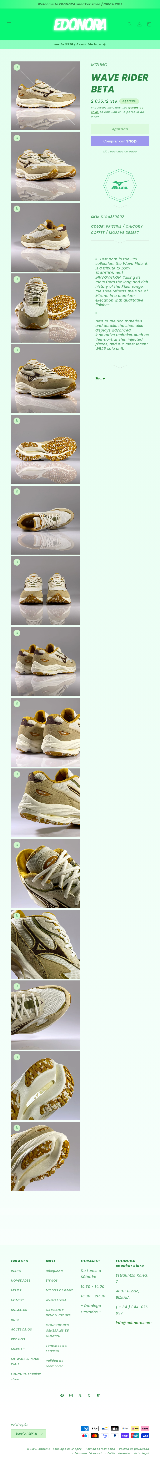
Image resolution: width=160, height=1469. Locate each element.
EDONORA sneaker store (26, 1376)
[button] (9, 24)
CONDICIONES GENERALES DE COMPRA (57, 1330)
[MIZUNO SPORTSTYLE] (120, 200)
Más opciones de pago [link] (120, 151)
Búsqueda (54, 1271)
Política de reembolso (55, 1363)
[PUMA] (120, 366)
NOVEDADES (21, 1280)
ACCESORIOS (21, 1329)
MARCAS (18, 1349)
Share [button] (100, 378)
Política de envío (119, 1453)
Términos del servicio (57, 1348)
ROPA (15, 1320)
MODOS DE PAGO (59, 1290)
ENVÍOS (52, 1280)
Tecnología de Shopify (66, 1449)
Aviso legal (141, 1453)
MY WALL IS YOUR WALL (25, 1361)
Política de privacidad (134, 1449)
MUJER (16, 1290)
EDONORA (44, 1449)
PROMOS (18, 1339)
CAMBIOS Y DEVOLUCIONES (58, 1312)
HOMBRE (18, 1300)
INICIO (16, 1271)
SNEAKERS (19, 1310)
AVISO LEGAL (56, 1300)
